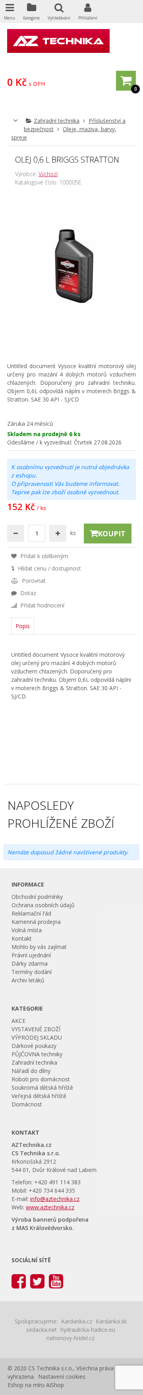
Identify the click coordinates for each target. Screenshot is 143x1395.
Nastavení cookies (61, 1376)
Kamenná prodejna (36, 921)
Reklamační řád (31, 913)
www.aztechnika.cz (50, 1207)
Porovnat (33, 580)
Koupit (112, 533)
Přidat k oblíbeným (43, 556)
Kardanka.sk (111, 1321)
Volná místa (27, 930)
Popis (22, 626)
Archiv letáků (28, 980)
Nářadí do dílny (31, 1071)
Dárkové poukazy (34, 1046)
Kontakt (22, 938)
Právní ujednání (31, 955)
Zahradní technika (56, 120)
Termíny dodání (32, 972)
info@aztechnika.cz (54, 1199)
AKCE (18, 1020)
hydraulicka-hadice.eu (87, 1329)
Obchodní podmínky (37, 896)
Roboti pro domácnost (41, 1079)
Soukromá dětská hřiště (42, 1087)
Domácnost (27, 1104)
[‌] (19, 1280)
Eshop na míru (26, 1385)
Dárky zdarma (30, 963)
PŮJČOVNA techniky (37, 1054)
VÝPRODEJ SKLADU (37, 1037)
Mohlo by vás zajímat (39, 947)
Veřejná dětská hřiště (39, 1096)
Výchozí (48, 174)
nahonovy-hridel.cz (70, 1338)
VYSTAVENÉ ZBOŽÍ (36, 1029)
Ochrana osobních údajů (43, 905)
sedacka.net (41, 1329)
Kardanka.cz (76, 1321)
